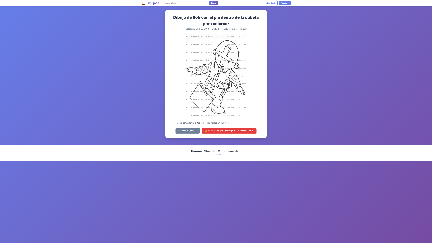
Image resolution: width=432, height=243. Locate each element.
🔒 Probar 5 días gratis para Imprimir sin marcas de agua (229, 131)
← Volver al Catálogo (188, 131)
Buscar (213, 3)
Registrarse (285, 3)
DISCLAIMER (216, 155)
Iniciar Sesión (271, 3)
